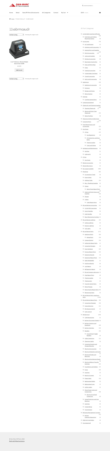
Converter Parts (87, 122)
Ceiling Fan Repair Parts (91, 243)
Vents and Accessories (91, 79)
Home (11, 12)
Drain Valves (88, 177)
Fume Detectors (89, 306)
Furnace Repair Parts (90, 252)
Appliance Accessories (91, 85)
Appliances (86, 82)
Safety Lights (88, 387)
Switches (87, 404)
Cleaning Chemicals (90, 108)
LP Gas (86, 132)
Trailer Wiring (88, 407)
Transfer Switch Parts (90, 284)
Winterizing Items (89, 292)
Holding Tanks (88, 180)
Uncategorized (87, 423)
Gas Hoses (85, 129)
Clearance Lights (89, 341)
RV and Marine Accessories (90, 205)
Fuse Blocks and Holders (91, 367)
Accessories (86, 41)
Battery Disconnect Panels (92, 320)
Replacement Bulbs (90, 381)
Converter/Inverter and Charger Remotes (91, 345)
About (18, 12)
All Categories (46, 12)
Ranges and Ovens (90, 91)
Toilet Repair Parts (92, 202)
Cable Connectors (89, 338)
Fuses (86, 370)
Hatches (87, 151)
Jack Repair (88, 266)
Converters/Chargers (90, 303)
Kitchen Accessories (90, 59)
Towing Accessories (90, 70)
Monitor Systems (89, 375)
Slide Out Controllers (88, 420)
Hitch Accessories (89, 53)
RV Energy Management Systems (91, 412)
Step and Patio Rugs (90, 65)
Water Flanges (88, 287)
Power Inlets (88, 378)
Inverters (87, 372)
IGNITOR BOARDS (89, 260)
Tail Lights (87, 228)
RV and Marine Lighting (89, 220)
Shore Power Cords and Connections (91, 391)
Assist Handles (89, 211)
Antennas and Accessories (92, 47)
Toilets (87, 199)
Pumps (86, 186)
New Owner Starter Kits (91, 62)
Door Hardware (89, 249)
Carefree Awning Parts (91, 99)
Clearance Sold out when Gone (91, 119)
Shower (87, 196)
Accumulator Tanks (90, 174)
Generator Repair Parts (91, 258)
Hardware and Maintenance (90, 148)
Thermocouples (91, 142)
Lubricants (88, 154)
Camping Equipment (88, 102)
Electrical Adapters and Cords (93, 352)
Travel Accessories (90, 76)
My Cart (63, 12)
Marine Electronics (88, 166)
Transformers (88, 410)
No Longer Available (88, 169)
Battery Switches (89, 328)
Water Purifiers (89, 116)
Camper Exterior (89, 240)
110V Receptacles (89, 317)
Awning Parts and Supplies (92, 50)
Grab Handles (88, 214)
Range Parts (90, 237)
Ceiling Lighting (89, 223)
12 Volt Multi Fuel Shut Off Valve (91, 34)
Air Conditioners (89, 44)
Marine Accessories (88, 163)
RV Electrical (86, 314)
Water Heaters (88, 94)
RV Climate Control (90, 309)
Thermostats (88, 281)
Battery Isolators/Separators (90, 416)
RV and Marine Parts (88, 231)
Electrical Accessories (90, 349)
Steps (86, 67)
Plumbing (85, 171)
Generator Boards (89, 255)
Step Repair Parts (89, 275)
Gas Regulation (91, 135)
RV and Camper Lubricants (92, 272)
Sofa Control (88, 312)
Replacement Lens (90, 384)
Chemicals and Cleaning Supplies (92, 105)
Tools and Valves (91, 145)
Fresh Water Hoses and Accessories (89, 125)
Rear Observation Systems (92, 217)
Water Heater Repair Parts (92, 289)
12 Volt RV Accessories (91, 208)
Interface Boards (89, 263)
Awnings (85, 96)
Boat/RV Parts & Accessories (31, 12)
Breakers (87, 331)
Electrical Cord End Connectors (92, 395)
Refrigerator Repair (90, 269)
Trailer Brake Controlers (91, 73)
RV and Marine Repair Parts (90, 300)
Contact (55, 12)
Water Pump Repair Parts (93, 189)
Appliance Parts (89, 234)
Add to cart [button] (19, 70)
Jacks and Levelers (90, 56)
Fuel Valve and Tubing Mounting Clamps (91, 37)
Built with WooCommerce (16, 441)
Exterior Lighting (89, 226)
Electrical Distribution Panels (92, 359)
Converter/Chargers (90, 246)
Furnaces (87, 88)
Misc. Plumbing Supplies (91, 183)
